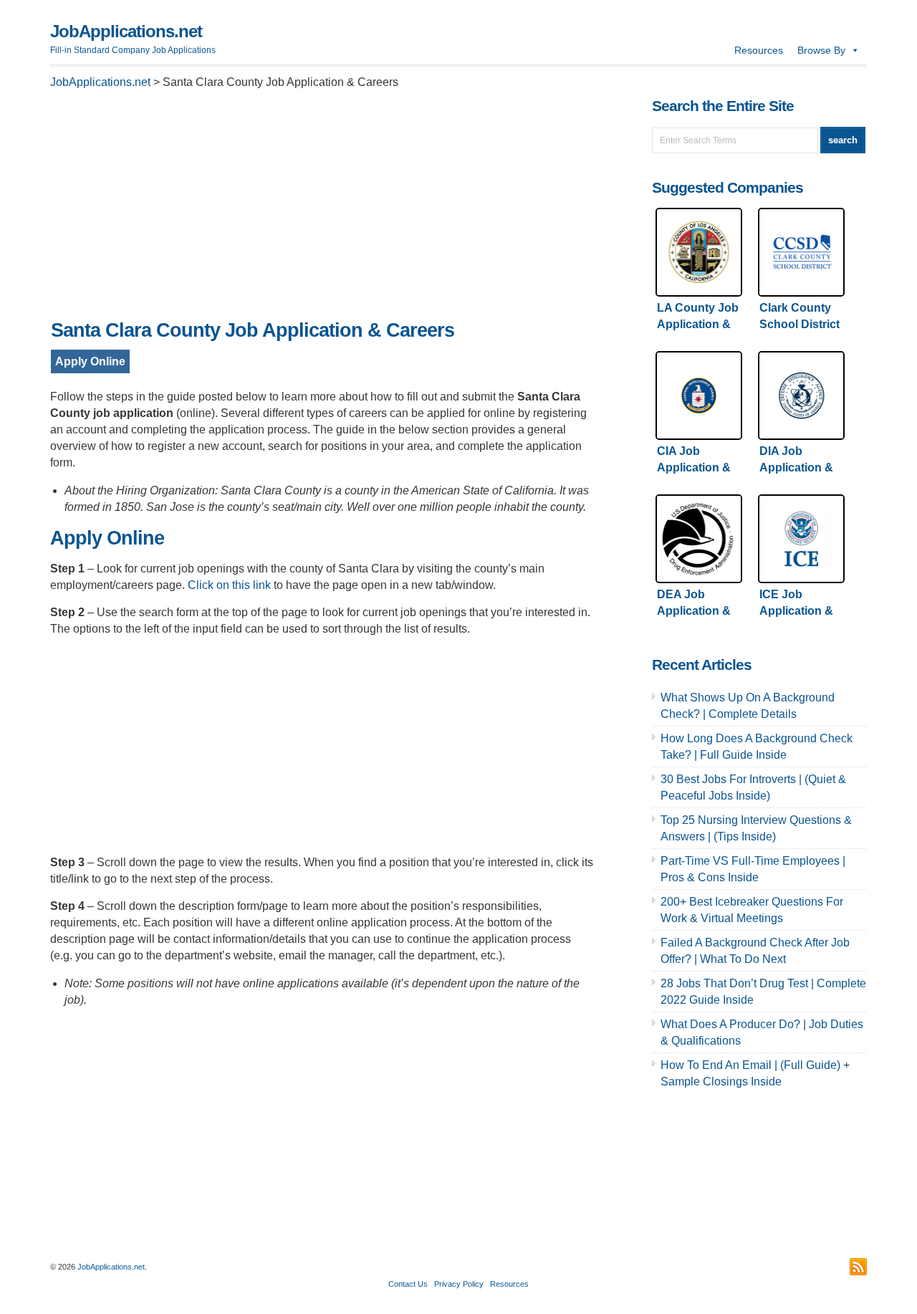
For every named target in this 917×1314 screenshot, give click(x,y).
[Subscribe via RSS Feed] (858, 1266)
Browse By (821, 50)
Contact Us (408, 1284)
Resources (758, 50)
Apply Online (90, 361)
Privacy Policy (459, 1284)
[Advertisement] (322, 208)
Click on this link (229, 585)
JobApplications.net (126, 31)
